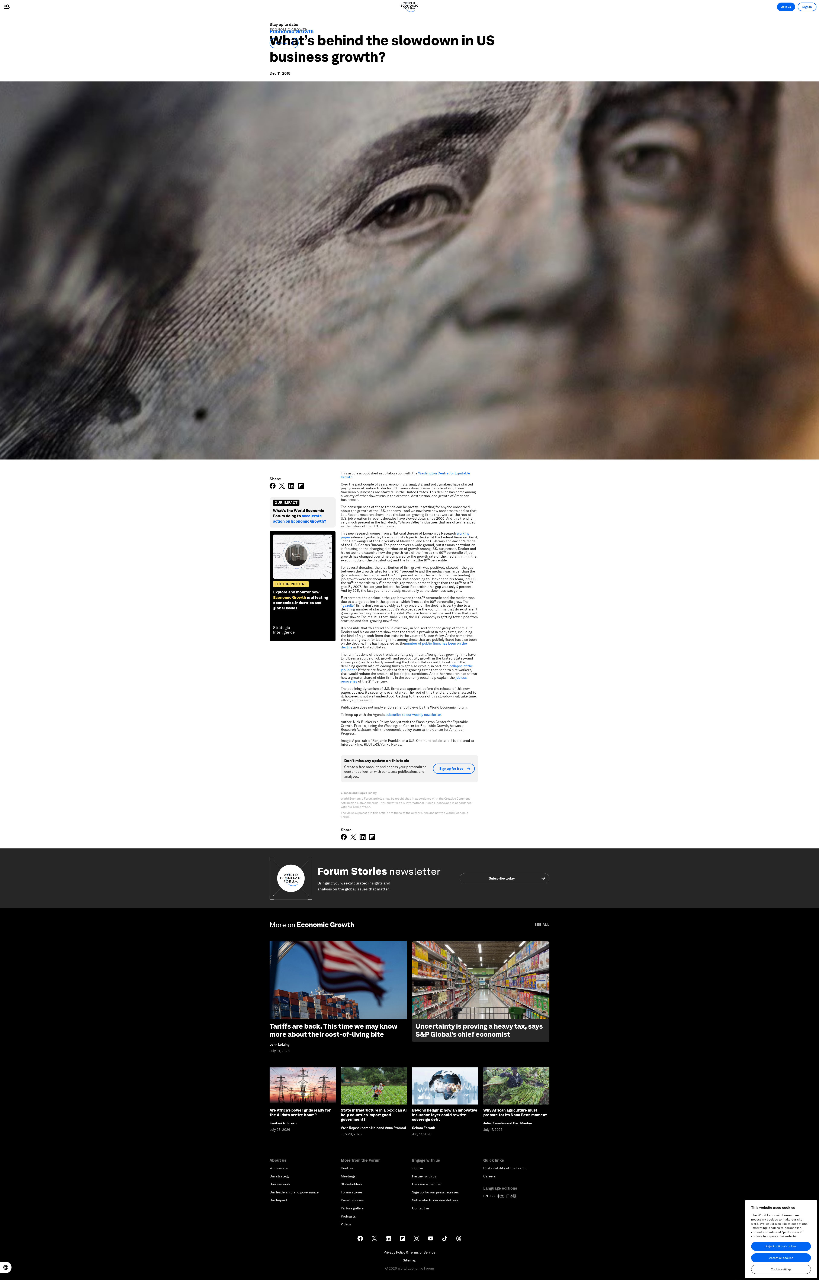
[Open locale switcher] (5, 1267)
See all (541, 925)
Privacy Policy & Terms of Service (409, 1252)
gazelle (348, 605)
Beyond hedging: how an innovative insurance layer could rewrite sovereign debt (444, 1115)
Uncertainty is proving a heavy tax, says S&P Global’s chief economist (479, 1030)
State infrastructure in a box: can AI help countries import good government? (374, 1115)
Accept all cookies (781, 1258)
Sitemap (409, 1260)
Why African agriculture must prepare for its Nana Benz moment (515, 1112)
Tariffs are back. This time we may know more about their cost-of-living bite (333, 1030)
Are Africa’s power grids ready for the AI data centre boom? (300, 1112)
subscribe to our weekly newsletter (413, 715)
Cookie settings (781, 1269)
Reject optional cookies (781, 1246)
